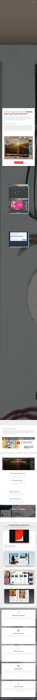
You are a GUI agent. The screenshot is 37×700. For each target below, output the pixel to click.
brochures (9, 117)
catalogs (16, 117)
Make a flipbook (19, 162)
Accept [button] (33, 698)
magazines (13, 117)
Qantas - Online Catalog (9, 546)
